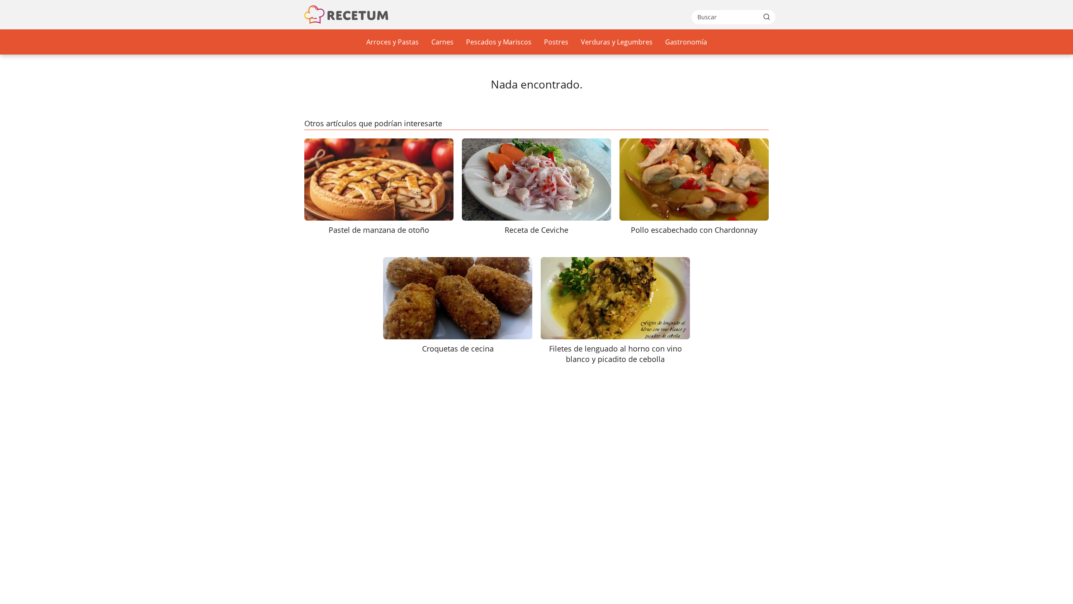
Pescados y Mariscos (498, 42)
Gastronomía (686, 42)
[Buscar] (766, 16)
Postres (556, 42)
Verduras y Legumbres (617, 42)
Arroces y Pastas (392, 42)
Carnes (442, 42)
